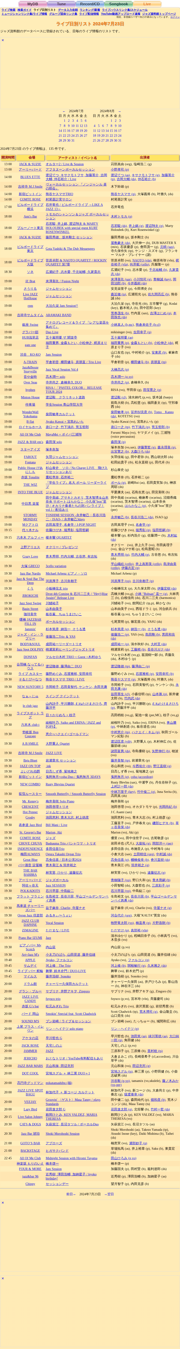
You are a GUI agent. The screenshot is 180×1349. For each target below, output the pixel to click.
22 (64, 135)
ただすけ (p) (120, 930)
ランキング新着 (90, 9)
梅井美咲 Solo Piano (60, 801)
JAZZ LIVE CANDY (30, 998)
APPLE (30, 960)
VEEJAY (30, 1102)
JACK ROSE (30, 1045)
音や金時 (30, 377)
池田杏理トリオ (57, 807)
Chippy (30, 1184)
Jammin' (30, 629)
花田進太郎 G (55, 1109)
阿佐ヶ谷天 (30, 885)
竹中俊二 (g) (146, 792)
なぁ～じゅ (30, 696)
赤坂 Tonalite (30, 477)
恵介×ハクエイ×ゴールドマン (67, 734)
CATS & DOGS (30, 1124)
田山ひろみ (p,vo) (123, 1158)
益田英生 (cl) (120, 694)
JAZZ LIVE (54, 753)
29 (64, 140)
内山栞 (51, 947)
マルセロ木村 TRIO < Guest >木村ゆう (73, 657)
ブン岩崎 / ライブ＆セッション (68, 1021)
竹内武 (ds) (132, 698)
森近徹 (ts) (118, 294)
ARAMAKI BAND (58, 315)
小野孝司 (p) (120, 169)
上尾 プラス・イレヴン (30, 1028)
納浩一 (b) (138, 629)
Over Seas (30, 382)
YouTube (120, 13)
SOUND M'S (30, 1021)
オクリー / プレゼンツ (62, 547)
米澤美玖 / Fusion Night (62, 281)
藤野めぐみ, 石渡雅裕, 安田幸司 (69, 674)
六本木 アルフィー (30, 537)
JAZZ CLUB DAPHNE (30, 923)
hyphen (30, 390)
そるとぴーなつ (30, 679)
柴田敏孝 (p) (120, 412)
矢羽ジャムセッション (62, 457)
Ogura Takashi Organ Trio (63, 854)
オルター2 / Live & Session (65, 164)
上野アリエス (30, 547)
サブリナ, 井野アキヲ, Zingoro (68, 991)
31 (73, 140)
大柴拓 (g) (143, 843)
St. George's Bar (30, 832)
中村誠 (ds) (164, 854)
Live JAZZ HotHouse (30, 296)
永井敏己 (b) (120, 517)
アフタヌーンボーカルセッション (70, 169)
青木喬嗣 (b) (161, 880)
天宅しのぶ (54, 1045)
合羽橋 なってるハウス (30, 666)
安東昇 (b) (159, 352)
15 (64, 130)
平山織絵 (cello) (122, 564)
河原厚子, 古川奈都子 (61, 581)
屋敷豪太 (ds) (120, 243)
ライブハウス (125, 9)
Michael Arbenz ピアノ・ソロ (66, 573)
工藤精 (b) (138, 649)
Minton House (30, 397)
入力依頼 (68, 9)
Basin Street (30, 609)
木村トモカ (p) (121, 216)
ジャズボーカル (57, 880)
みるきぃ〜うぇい (59, 915)
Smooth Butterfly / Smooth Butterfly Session (76, 794)
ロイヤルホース (30, 427)
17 (73, 130)
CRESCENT (30, 807)
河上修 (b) (118, 965)
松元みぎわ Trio (57, 1006)
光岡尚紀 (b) (168, 807)
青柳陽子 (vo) (121, 880)
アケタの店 (30, 1038)
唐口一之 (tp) (120, 427)
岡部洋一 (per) (162, 843)
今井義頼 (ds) (137, 283)
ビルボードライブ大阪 (30, 262)
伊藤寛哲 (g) (147, 447)
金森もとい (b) (141, 343)
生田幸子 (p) (142, 332)
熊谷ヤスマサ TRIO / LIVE (65, 679)
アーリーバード (30, 169)
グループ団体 (63, 13)
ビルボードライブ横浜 (30, 207)
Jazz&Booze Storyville (30, 369)
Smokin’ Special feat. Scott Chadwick (71, 1014)
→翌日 (109, 1194)
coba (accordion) (142, 777)
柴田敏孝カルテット (60, 414)
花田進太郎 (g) (121, 1109)
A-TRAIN (30, 362)
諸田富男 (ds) (120, 751)
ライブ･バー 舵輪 (30, 971)
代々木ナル (30, 530)
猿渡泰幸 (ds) (133, 1094)
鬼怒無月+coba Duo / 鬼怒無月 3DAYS (73, 777)
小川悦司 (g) (142, 279)
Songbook (118, 4)
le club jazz (30, 706)
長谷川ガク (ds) (158, 649)
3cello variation (56, 566)
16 (68, 130)
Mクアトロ (30, 524)
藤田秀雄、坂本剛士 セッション (69, 237)
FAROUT (30, 457)
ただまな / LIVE (57, 930)
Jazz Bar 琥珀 (30, 1133)
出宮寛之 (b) (120, 451)
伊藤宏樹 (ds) (166, 588)
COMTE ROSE (30, 199)
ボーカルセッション (60, 621)
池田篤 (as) (138, 1036)
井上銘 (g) (136, 226)
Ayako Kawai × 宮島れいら (65, 421)
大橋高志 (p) (120, 369)
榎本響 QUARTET (59, 537)
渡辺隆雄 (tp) (120, 666)
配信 (89, 13)
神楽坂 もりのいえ (30, 1163)
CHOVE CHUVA (30, 843)
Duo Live (52, 332)
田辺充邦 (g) (141, 1066)
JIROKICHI (30, 596)
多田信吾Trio (55, 849)
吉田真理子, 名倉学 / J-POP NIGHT (71, 524)
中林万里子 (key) (123, 792)
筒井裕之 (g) (140, 865)
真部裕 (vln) (139, 930)
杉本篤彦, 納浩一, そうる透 (66, 629)
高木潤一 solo (55, 377)
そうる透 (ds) (157, 629)
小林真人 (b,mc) (122, 324)
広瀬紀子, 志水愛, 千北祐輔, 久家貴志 (73, 272)
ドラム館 (30, 984)
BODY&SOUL (30, 644)
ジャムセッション (59, 288)
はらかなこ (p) (135, 506)
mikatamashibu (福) (59, 1083)
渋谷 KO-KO (30, 354)
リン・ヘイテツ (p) (125, 1029)
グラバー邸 (30, 332)
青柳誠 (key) (162, 279)
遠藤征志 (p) (156, 872)
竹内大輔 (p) (140, 554)
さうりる (30, 288)
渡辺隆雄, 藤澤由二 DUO (64, 666)
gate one (30, 345)
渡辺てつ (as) (120, 175)
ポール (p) (118, 482)
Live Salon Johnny (30, 1117)
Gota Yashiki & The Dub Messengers (70, 248)
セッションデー (57, 1184)
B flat (30, 421)
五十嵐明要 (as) (122, 337)
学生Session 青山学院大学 (64, 404)
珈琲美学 (30, 614)
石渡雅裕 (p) (145, 674)
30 (68, 140)
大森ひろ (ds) (140, 451)
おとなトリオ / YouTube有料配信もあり (74, 1058)
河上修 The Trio (58, 965)
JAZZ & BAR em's (30, 442)
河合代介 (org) (121, 915)
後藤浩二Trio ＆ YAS (60, 636)
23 (68, 135)
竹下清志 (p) (141, 427)
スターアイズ (30, 449)
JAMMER (30, 1051)
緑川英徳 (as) (157, 1036)
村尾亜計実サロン (59, 199)
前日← (71, 1194)
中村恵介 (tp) (120, 732)
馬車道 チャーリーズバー (30, 908)
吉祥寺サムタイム (30, 315)
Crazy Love (30, 556)
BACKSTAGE (30, 1150)
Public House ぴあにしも (30, 470)
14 (60, 130)
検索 (8, 9)
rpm (30, 306)
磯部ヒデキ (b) (163, 823)
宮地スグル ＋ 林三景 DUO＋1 (68, 1073)
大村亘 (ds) (159, 644)
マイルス (30, 976)
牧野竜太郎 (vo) (122, 923)
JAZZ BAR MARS (30, 1066)
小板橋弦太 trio (57, 588)
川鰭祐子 (52, 603)
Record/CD (90, 4)
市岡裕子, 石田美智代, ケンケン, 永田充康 (76, 687)
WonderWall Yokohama (30, 414)
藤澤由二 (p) (141, 666)
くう (30, 588)
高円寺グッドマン (30, 1083)
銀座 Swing (30, 324)
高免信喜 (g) (120, 860)
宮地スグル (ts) (122, 1071)
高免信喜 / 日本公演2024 (63, 860)
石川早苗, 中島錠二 (60, 891)
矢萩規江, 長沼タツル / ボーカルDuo (72, 1124)
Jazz (48, 938)
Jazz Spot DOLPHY (30, 649)
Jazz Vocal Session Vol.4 (62, 369)
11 (77, 126)
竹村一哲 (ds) (160, 1109)
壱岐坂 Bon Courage (30, 734)
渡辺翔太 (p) (154, 226)
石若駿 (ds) (119, 226)
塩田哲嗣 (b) (161, 530)
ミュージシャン (24, 13)
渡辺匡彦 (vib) (121, 741)
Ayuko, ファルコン (59, 960)
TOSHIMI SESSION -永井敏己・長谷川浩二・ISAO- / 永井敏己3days (76, 517)
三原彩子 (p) (161, 885)
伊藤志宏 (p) (130, 568)
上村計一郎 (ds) (122, 786)
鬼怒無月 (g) (120, 777)
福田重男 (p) (120, 343)
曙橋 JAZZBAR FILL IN (30, 621)
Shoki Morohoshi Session (62, 1133)
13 (85, 126)
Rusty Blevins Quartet (60, 784)
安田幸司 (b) (165, 674)
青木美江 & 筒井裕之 (61, 865)
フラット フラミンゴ (30, 898)
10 (73, 126)
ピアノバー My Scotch (30, 947)
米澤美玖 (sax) (121, 279)
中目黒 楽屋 (30, 503)
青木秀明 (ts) (120, 554)
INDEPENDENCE (30, 849)
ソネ (30, 272)
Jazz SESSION (56, 885)
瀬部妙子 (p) (138, 1143)
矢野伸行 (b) (161, 751)
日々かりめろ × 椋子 (61, 715)
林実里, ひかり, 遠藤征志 (64, 872)
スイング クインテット (62, 696)
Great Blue (30, 860)
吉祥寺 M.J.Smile (30, 186)
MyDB (32, 4)
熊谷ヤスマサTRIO (59, 194)
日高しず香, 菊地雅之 (61, 771)
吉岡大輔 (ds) (126, 179)
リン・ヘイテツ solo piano (64, 1029)
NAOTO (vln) (141, 260)
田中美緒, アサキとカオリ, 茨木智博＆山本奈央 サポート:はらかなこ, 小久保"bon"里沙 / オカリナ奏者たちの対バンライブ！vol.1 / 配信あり (77, 504)
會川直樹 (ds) (160, 860)
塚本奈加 (52, 449)
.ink (48, 766)
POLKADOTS (30, 891)
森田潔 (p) (118, 442)
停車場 (30, 404)
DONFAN (30, 657)
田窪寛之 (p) (152, 390)
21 (60, 135)
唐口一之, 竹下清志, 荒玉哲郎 (67, 427)
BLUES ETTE (30, 177)
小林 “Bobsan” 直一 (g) (151, 594)
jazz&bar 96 (30, 1176)
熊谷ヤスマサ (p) (123, 194)
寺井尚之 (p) (120, 382)
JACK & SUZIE (30, 164)
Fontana (30, 462)
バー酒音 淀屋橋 (30, 865)
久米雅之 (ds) (157, 965)
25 (77, 135)
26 (81, 135)
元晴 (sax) (167, 247)
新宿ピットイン (30, 194)
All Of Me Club (30, 434)
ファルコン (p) (138, 960)
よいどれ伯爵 (30, 771)
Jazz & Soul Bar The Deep (30, 581)
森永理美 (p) (167, 447)
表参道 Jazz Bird (30, 825)
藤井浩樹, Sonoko (58, 976)
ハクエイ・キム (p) (146, 732)
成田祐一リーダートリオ (64, 644)
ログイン (175, 17)
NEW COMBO (30, 784)
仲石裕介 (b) (147, 179)
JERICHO (30, 1058)
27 (85, 135)
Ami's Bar (30, 216)
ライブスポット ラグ (30, 715)
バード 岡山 (30, 1014)
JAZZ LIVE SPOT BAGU (30, 1092)
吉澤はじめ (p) (160, 313)
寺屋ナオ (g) (163, 908)
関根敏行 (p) (137, 965)
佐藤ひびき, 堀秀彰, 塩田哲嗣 (67, 530)
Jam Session (54, 354)
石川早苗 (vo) (121, 891)
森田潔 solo (54, 442)
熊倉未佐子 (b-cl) (148, 324)
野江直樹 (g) (162, 766)
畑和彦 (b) (158, 1100)
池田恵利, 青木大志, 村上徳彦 (67, 817)
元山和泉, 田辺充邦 (60, 1066)
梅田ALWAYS (30, 854)
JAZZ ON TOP (30, 766)
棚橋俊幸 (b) (140, 860)
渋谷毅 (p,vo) (120, 1081)
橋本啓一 (52, 1163)
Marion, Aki (54, 832)
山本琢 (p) (159, 694)
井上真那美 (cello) (148, 564)
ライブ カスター (30, 674)
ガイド (25, 9)
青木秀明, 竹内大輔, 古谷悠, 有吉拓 (71, 556)
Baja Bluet (30, 760)
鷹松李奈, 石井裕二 (60, 477)
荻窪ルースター (30, 794)
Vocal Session (55, 923)
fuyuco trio (53, 999)
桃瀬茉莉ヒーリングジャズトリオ (70, 649)
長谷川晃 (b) (140, 896)
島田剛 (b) (152, 634)
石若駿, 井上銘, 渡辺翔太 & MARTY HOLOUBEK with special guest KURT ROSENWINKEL (72, 228)
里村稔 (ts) (155, 1051)
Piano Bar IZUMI (30, 938)
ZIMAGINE (30, 930)
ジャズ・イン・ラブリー (30, 636)
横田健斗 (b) (140, 362)
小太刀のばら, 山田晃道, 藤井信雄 (70, 954)
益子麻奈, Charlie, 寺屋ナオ (65, 908)
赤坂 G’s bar (30, 1006)
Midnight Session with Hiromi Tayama (71, 1158)
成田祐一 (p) (120, 644)
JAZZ (49, 1051)
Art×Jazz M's (30, 954)
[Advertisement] (90, 76)
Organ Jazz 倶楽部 (30, 915)
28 (60, 140)
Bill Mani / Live (56, 825)
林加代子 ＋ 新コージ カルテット (70, 1092)
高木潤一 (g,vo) (122, 377)
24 (73, 135)
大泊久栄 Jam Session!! (62, 306)
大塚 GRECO (30, 566)
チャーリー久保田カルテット (67, 984)
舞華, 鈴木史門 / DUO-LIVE (66, 971)
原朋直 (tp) (158, 362)
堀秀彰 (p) (143, 530)
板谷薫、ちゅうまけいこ (64, 614)
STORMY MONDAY (30, 517)
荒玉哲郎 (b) (161, 427)
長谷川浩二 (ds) (142, 517)
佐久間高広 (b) (158, 294)
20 (85, 130)
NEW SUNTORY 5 (30, 687)
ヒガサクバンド (57, 1150)
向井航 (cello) (139, 264)
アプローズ (54, 1143)
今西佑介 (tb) (141, 766)
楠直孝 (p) (143, 923)
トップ (159, 13)
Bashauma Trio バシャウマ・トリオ (71, 843)
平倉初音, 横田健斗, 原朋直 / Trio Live (73, 362)
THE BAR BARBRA (30, 872)
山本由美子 (54, 609)
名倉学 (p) (143, 524)
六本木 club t (30, 724)
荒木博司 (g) (148, 1011)
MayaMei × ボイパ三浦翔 (64, 434)
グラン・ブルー (30, 991)
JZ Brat (30, 281)
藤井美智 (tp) (120, 760)
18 (77, 130)
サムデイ (30, 965)
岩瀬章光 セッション (61, 760)
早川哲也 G (54, 1038)
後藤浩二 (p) (120, 634)
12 (81, 126)
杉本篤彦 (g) (120, 629)
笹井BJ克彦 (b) (141, 412)
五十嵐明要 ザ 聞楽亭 (61, 337)
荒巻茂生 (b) (120, 313)
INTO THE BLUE (30, 492)
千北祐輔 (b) (158, 270)
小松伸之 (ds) (163, 343)
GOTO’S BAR (30, 1143)
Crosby (30, 817)
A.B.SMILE (30, 743)
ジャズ (51, 838)
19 (81, 130)
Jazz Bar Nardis (30, 573)
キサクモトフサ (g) (146, 175)
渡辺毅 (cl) (118, 397)
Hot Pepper (30, 812)
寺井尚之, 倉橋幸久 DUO (64, 382)
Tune (61, 4)
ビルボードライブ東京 (30, 249)
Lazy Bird (30, 1109)
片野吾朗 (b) (161, 923)
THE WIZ (30, 485)
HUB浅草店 (30, 337)
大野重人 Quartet (58, 743)
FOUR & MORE (30, 1169)
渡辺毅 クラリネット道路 (65, 397)
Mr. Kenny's (30, 801)
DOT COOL (30, 1073)
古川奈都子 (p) (143, 581)
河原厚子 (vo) (121, 581)
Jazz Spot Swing (30, 603)
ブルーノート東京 (30, 228)
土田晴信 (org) (143, 854)
